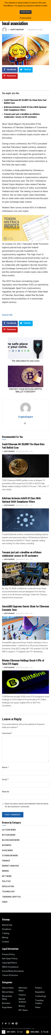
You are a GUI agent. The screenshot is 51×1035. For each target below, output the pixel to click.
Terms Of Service (10, 975)
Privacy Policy (8, 954)
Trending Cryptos (11, 896)
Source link (7, 315)
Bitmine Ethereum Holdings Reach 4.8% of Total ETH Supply (23, 662)
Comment (7, 733)
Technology (8, 891)
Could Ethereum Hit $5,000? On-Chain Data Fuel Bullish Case (25, 101)
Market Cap (7, 925)
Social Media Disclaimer (13, 971)
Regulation (8, 886)
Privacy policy (25, 18)
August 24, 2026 (23, 451)
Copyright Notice (9, 962)
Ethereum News (10, 855)
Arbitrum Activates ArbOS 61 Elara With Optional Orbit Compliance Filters (25, 108)
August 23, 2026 (23, 505)
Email (5, 779)
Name (5, 767)
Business (6, 845)
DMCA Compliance (10, 967)
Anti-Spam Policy (9, 958)
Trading (5, 933)
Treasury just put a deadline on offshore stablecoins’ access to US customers (22, 115)
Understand (25, 12)
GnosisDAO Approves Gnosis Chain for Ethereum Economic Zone (25, 608)
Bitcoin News (8, 835)
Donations (6, 929)
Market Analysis (10, 865)
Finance (6, 860)
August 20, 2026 (23, 668)
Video (4, 902)
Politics (6, 881)
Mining (5, 871)
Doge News (7, 850)
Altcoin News (9, 829)
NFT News (7, 876)
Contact (5, 941)
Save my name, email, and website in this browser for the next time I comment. (27, 805)
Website (5, 791)
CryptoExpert (17, 29)
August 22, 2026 (23, 559)
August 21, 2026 (23, 614)
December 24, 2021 (35, 29)
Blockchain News (11, 840)
